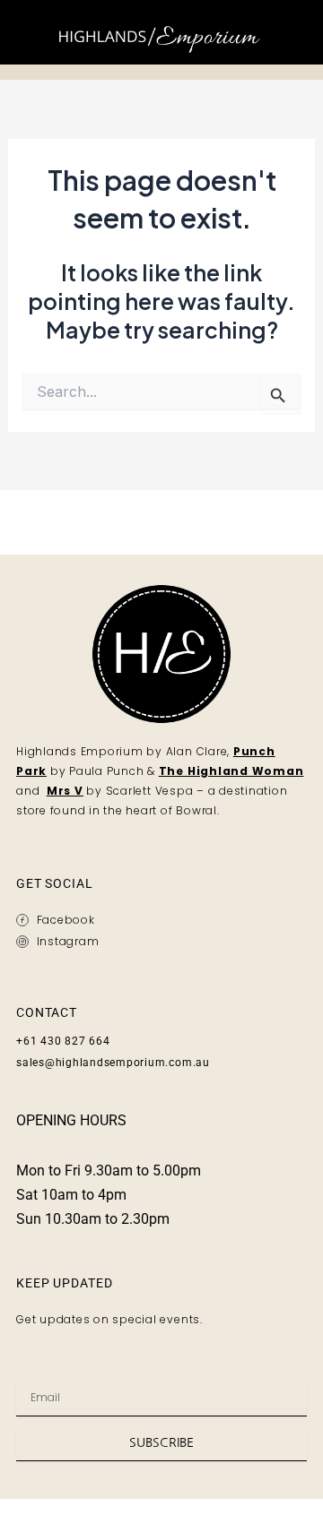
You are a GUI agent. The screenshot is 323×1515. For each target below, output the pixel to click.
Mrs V (65, 790)
